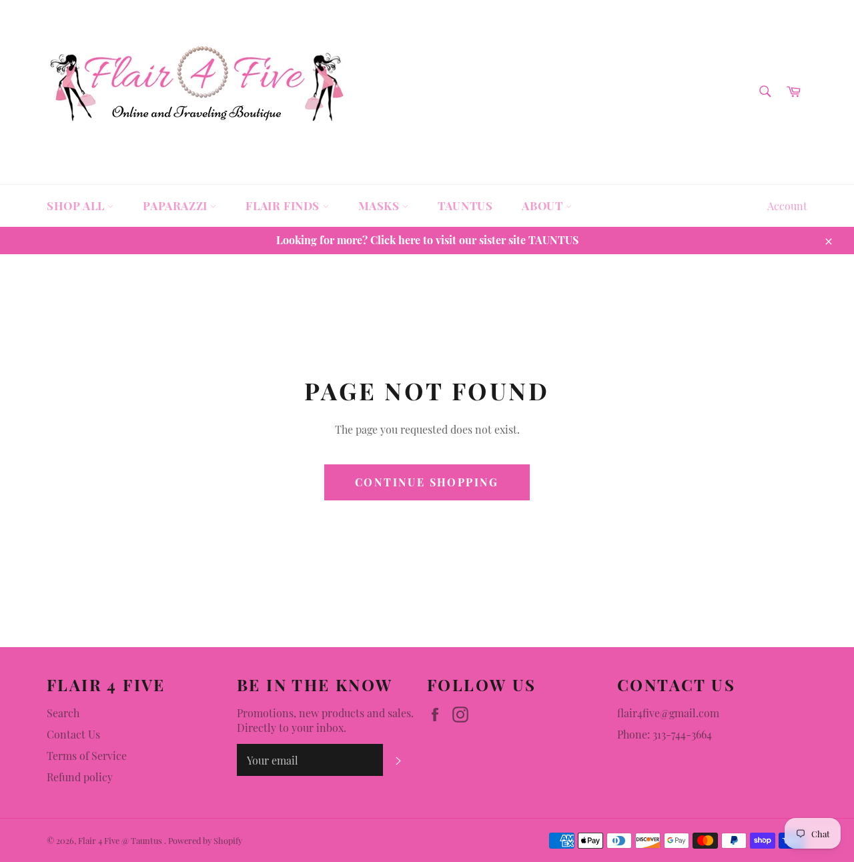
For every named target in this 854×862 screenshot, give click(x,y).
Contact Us (73, 734)
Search (63, 713)
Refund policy (80, 777)
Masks (380, 205)
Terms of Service (87, 756)
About (544, 205)
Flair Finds (284, 205)
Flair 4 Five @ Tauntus (121, 840)
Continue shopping (427, 482)
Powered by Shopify (205, 840)
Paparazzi (176, 205)
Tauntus (465, 205)
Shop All (77, 205)
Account (787, 206)
